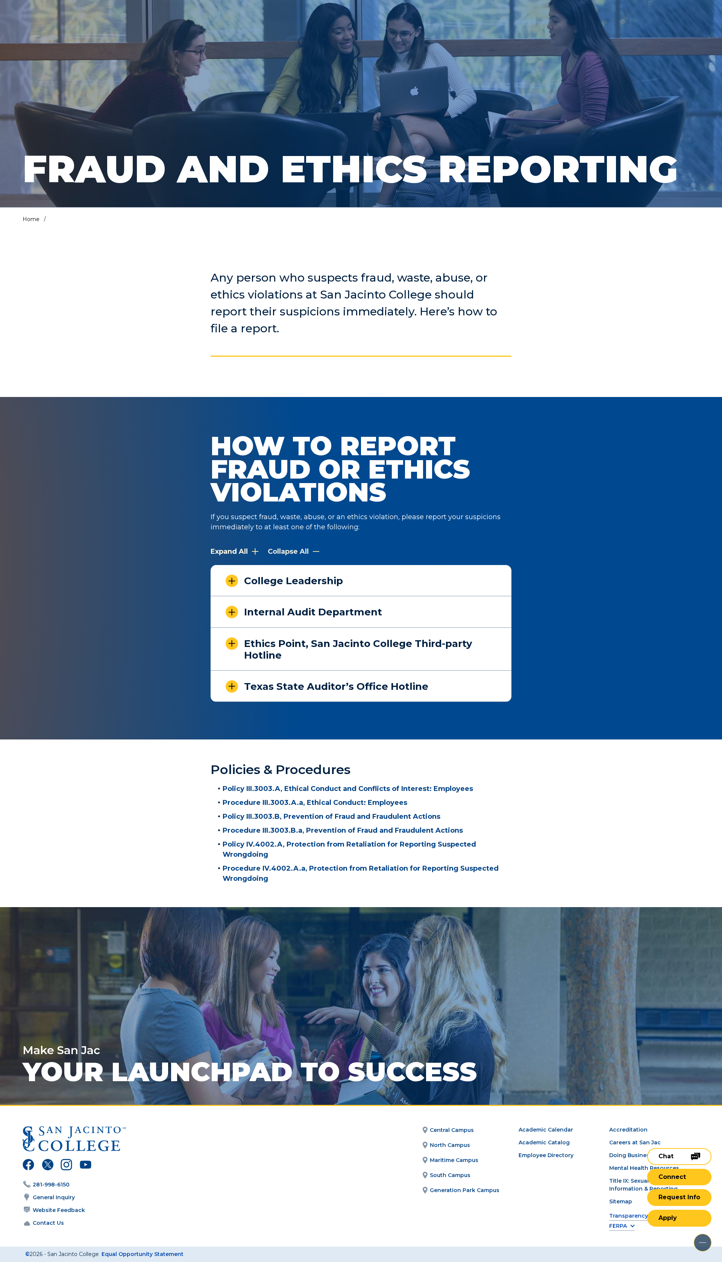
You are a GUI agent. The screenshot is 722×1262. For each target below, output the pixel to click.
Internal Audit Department (313, 612)
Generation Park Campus (464, 1190)
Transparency (628, 1216)
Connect (672, 1176)
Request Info (679, 1197)
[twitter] (47, 1166)
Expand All (230, 551)
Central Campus (452, 1130)
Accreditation (628, 1129)
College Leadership (293, 581)
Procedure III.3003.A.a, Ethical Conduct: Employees (315, 802)
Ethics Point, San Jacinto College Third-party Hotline (358, 649)
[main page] (61, 26)
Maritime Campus (454, 1160)
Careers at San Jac (635, 1142)
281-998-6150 (51, 1184)
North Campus (450, 1145)
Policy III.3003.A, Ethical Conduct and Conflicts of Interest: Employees (348, 789)
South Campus (450, 1175)
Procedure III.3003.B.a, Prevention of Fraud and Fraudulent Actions (343, 830)
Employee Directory (546, 1155)
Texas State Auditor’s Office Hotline (336, 686)
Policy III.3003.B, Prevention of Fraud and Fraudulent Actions (331, 816)
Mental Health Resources (644, 1168)
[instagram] (66, 1166)
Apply (667, 1217)
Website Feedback (59, 1210)
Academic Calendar (546, 1129)
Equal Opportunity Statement (143, 1254)
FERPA (618, 1226)
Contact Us (48, 1223)
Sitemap (620, 1201)
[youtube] (85, 1165)
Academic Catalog (544, 1142)
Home (31, 219)
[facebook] (28, 1166)
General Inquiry (54, 1197)
